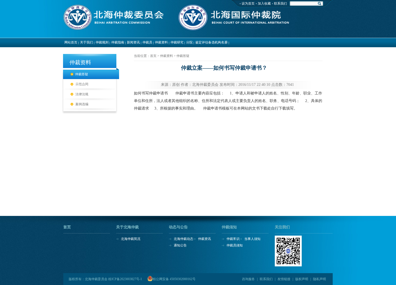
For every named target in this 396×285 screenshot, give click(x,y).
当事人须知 (252, 239)
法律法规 (81, 94)
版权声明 (301, 279)
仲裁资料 (161, 42)
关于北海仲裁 (127, 227)
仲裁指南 (117, 42)
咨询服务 (248, 279)
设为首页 (248, 3)
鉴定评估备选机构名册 (211, 42)
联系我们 (280, 3)
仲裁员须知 (235, 245)
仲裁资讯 (204, 239)
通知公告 (180, 245)
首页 (67, 227)
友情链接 (283, 279)
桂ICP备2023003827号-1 (125, 279)
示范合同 (81, 84)
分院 (189, 42)
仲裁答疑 (81, 74)
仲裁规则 (102, 42)
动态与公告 (178, 227)
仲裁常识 (233, 239)
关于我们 (86, 42)
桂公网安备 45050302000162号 (174, 279)
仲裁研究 (177, 42)
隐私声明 (319, 279)
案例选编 (81, 104)
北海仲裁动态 (183, 239)
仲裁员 (147, 42)
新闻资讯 (133, 42)
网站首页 (70, 42)
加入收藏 (264, 3)
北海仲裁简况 (130, 239)
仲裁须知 (229, 227)
